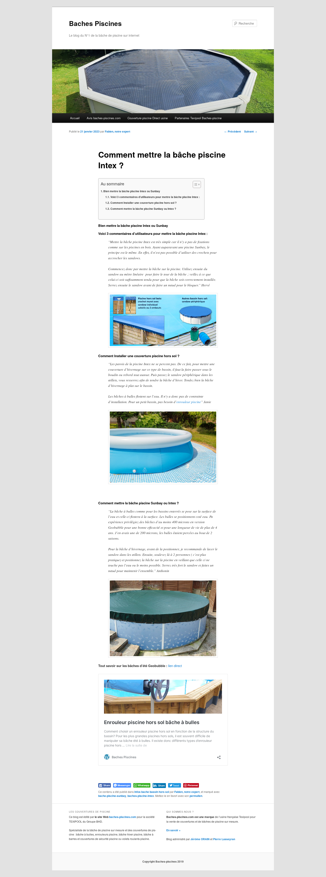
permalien (196, 796)
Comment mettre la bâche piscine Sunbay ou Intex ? (143, 209)
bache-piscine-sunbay (112, 796)
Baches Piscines (95, 23)
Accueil (75, 118)
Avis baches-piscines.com (104, 118)
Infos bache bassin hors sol (151, 792)
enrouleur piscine (189, 402)
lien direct (175, 665)
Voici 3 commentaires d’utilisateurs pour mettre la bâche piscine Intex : (155, 197)
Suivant (250, 131)
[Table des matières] (197, 184)
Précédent (232, 131)
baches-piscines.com (122, 817)
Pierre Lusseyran (224, 839)
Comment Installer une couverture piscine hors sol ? (143, 203)
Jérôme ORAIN (200, 839)
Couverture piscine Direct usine (148, 118)
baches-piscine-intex (141, 796)
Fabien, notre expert (117, 131)
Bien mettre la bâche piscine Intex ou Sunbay (131, 191)
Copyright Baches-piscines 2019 (163, 861)
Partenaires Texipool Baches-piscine (198, 118)
